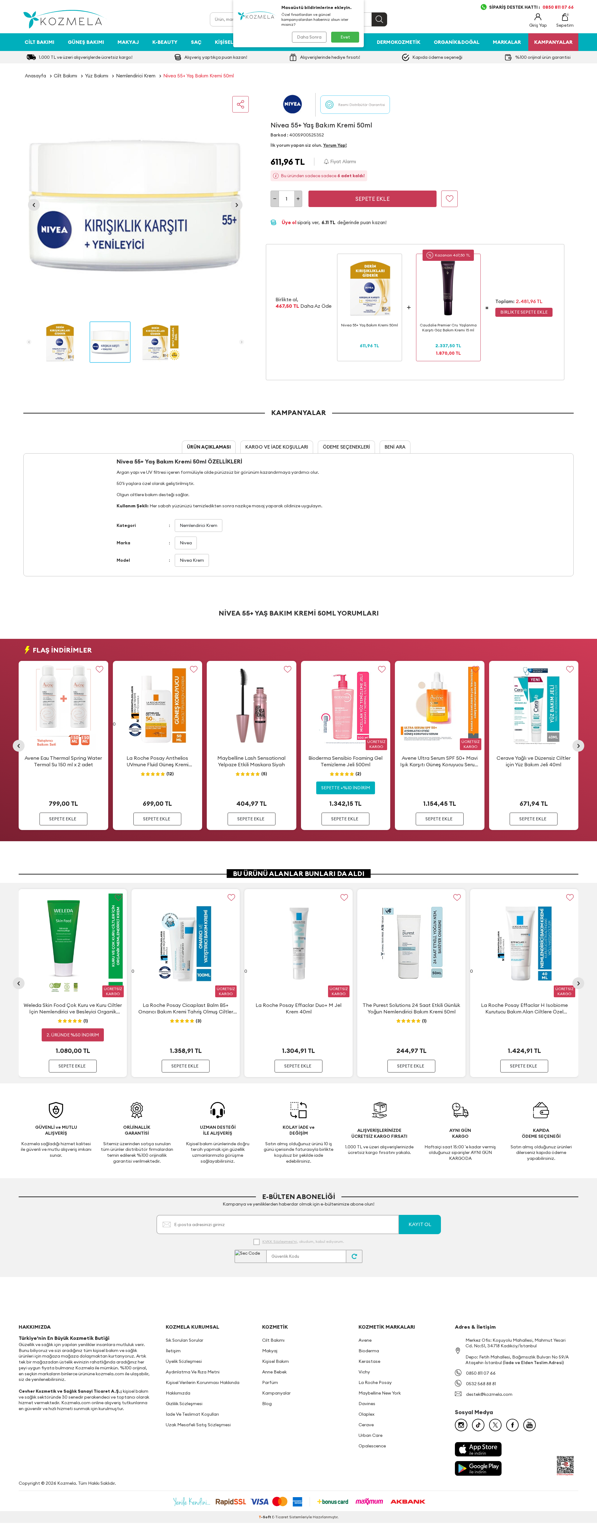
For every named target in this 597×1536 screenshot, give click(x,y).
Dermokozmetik (398, 42)
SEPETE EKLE (62, 819)
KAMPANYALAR (553, 42)
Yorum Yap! (335, 145)
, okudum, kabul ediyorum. (303, 1241)
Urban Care (370, 1435)
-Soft (265, 1517)
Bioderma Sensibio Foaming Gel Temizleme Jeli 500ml (345, 761)
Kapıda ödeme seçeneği (437, 57)
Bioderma (369, 1351)
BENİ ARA (395, 447)
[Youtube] (529, 1425)
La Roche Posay (375, 1382)
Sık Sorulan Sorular (184, 1340)
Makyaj (128, 42)
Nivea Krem (192, 560)
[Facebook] (512, 1425)
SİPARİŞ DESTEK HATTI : (531, 7)
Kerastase (369, 1361)
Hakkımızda (178, 1393)
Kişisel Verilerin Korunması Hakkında (202, 1382)
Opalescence (372, 1446)
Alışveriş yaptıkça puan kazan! (215, 57)
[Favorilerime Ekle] (99, 669)
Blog (267, 1403)
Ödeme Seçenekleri (346, 447)
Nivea (186, 543)
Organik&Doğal (456, 42)
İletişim (173, 1351)
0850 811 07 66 (481, 1373)
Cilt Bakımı (39, 42)
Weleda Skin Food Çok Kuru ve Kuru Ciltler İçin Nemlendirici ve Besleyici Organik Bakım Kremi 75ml (73, 1008)
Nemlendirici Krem (135, 76)
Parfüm (270, 1382)
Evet (345, 37)
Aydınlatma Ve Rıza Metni (193, 1372)
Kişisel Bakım (233, 42)
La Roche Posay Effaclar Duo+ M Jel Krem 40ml (298, 1008)
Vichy (364, 1372)
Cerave (366, 1425)
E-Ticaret (280, 1517)
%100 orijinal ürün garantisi (543, 57)
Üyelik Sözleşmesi (184, 1361)
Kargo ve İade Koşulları (276, 447)
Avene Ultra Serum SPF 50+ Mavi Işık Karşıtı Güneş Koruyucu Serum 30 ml (439, 761)
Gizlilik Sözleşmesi (184, 1403)
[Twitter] (495, 1425)
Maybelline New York (380, 1393)
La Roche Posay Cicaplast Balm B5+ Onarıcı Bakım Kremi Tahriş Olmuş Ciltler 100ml (185, 1008)
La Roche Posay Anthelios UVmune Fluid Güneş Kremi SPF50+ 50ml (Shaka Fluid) (157, 761)
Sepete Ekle (372, 198)
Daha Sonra (309, 37)
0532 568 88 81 (481, 1383)
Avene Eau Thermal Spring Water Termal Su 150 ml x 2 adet (63, 761)
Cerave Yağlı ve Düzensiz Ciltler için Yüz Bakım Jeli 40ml (534, 761)
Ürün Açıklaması (209, 447)
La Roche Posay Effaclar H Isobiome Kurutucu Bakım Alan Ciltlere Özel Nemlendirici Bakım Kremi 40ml (524, 1008)
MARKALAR (507, 42)
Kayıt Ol (420, 1224)
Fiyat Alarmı (342, 161)
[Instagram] (461, 1425)
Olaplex (366, 1414)
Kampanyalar (276, 1393)
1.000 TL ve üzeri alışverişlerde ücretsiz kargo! (85, 57)
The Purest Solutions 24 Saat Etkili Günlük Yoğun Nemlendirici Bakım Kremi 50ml (411, 1008)
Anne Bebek (274, 1372)
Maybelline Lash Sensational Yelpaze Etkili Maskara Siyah (251, 761)
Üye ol (289, 222)
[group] (135, 205)
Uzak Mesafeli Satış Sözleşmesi (198, 1425)
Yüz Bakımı (96, 76)
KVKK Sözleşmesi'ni (279, 1241)
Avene (365, 1340)
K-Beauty (165, 42)
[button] (34, 205)
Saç (196, 42)
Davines (367, 1403)
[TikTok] (478, 1425)
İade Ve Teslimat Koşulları (192, 1414)
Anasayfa (35, 76)
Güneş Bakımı (86, 42)
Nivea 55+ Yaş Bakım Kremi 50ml (198, 76)
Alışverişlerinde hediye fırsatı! (330, 57)
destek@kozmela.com (489, 1394)
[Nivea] (293, 104)
